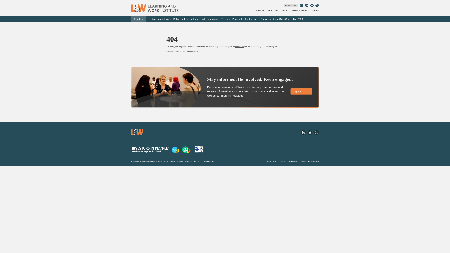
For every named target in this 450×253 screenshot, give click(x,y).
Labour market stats (160, 19)
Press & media (299, 10)
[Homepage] (154, 8)
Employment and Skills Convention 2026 (282, 19)
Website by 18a (208, 161)
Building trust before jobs (245, 19)
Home (182, 51)
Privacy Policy (272, 161)
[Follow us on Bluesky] (312, 5)
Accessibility (293, 161)
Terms (283, 161)
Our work (273, 10)
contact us (239, 47)
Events (285, 10)
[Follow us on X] (317, 5)
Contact (315, 10)
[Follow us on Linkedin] (306, 5)
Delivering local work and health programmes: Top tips (201, 19)
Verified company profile (310, 161)
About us (259, 10)
